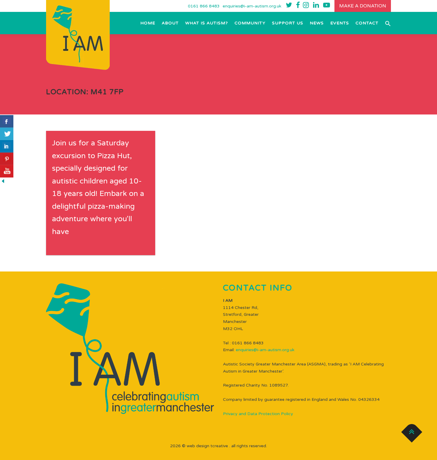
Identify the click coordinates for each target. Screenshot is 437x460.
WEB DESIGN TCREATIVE (207, 445)
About (170, 23)
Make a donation (362, 6)
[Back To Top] (411, 432)
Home (147, 23)
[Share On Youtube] (6, 171)
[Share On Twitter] (6, 134)
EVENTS (339, 23)
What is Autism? (206, 23)
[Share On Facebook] (6, 121)
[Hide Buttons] (3, 180)
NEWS (317, 23)
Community (250, 23)
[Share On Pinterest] (6, 159)
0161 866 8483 (204, 6)
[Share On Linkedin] (6, 146)
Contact (367, 23)
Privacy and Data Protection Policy (258, 413)
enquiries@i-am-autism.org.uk (252, 6)
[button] (386, 23)
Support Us (287, 23)
